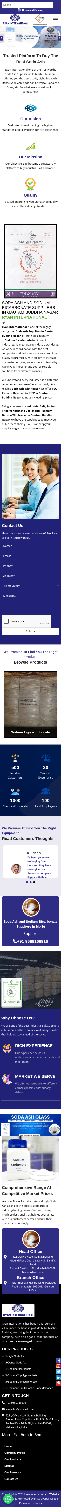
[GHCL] (40, 20)
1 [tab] (27, 882)
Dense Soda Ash (17, 1362)
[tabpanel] (30, 861)
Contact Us (11, 1479)
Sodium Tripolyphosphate (22, 1375)
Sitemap (9, 1466)
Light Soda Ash (16, 1356)
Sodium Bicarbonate (19, 1369)
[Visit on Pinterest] (58, 1383)
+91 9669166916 (32, 941)
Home (8, 1446)
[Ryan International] (15, 19)
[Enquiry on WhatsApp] (8, 1499)
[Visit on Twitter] (58, 1371)
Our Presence (12, 1472)
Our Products (12, 1459)
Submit (30, 631)
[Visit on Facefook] (58, 1360)
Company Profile (14, 1452)
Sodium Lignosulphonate (22, 1381)
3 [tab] (34, 882)
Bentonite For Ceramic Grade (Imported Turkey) (29, 1390)
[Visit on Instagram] (58, 1365)
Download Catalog (32, 10)
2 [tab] (31, 882)
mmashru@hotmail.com (20, 1409)
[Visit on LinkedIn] (58, 1377)
